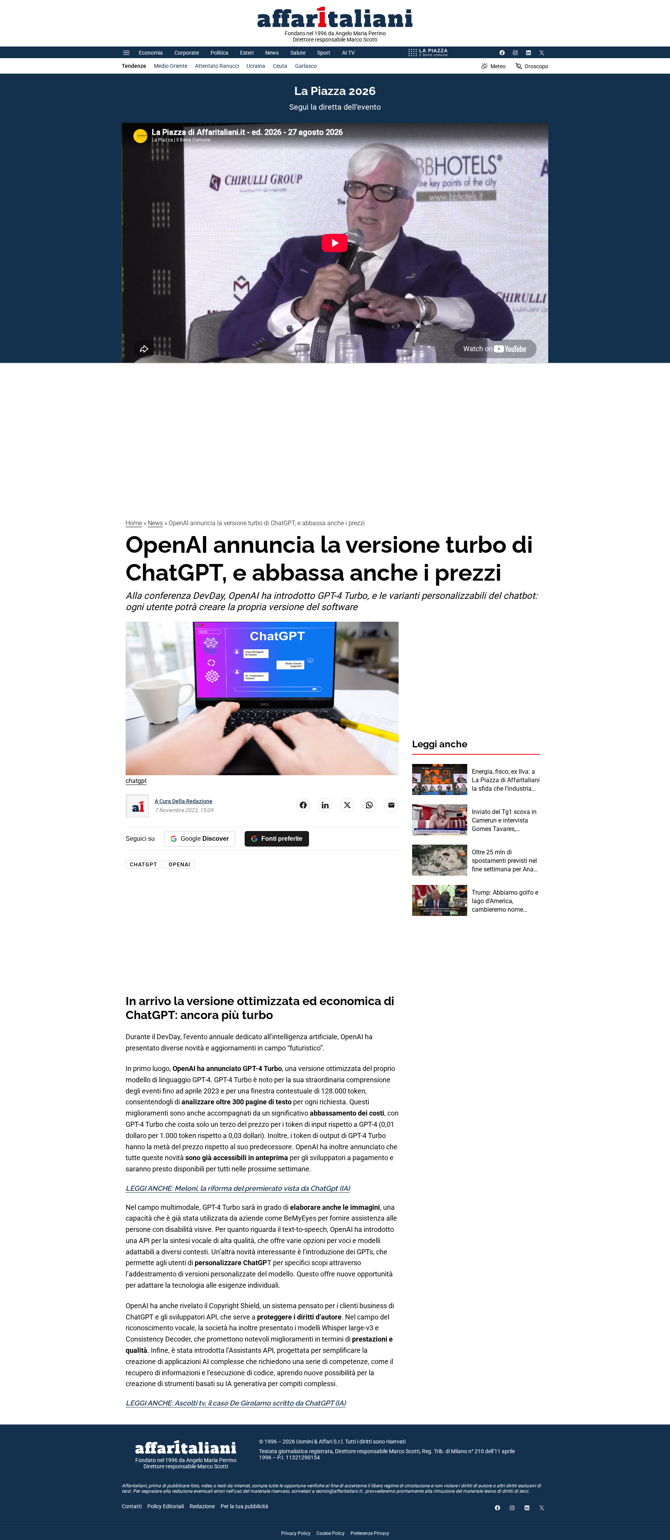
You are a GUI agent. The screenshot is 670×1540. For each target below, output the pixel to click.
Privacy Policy (296, 1533)
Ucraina (256, 66)
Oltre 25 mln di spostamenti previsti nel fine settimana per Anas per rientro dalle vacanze (505, 861)
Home (134, 523)
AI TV (348, 53)
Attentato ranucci (217, 66)
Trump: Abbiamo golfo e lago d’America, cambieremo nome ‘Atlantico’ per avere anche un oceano (505, 901)
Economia (151, 53)
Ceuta (280, 66)
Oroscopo (536, 66)
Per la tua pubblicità (244, 1506)
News (272, 53)
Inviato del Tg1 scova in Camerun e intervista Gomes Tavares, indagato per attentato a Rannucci (505, 821)
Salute (298, 53)
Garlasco (306, 66)
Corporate (186, 53)
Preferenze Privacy (370, 1533)
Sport (323, 53)
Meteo (498, 66)
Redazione (202, 1506)
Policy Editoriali (165, 1506)
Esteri (247, 53)
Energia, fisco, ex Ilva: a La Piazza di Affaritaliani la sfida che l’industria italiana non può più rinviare (506, 780)
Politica (219, 53)
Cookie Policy (330, 1533)
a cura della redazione (183, 801)
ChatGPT (143, 864)
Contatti (132, 1506)
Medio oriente (170, 66)
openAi (179, 864)
